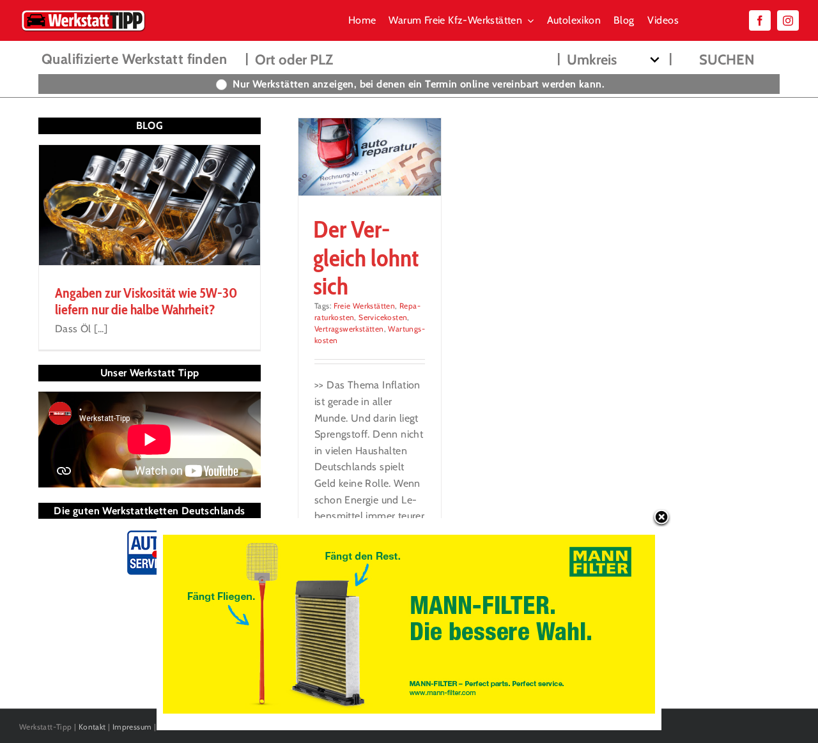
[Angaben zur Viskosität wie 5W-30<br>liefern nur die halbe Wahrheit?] (149, 205)
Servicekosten (383, 317)
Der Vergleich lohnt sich (366, 257)
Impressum (132, 727)
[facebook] (760, 20)
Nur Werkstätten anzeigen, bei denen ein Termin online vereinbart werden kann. (419, 84)
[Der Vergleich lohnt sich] (369, 156)
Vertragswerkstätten (349, 328)
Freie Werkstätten (364, 305)
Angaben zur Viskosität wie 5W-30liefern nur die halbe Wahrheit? (146, 301)
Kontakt (92, 727)
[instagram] (788, 20)
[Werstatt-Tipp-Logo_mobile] (83, 12)
